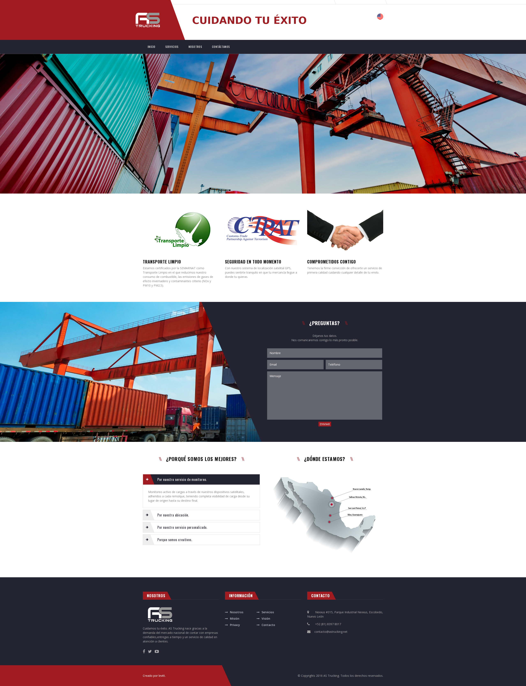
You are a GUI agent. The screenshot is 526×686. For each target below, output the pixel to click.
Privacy (235, 625)
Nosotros (236, 612)
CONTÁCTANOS (221, 47)
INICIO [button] (154, 46)
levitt (162, 676)
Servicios (268, 612)
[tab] (201, 479)
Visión (266, 618)
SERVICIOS (172, 47)
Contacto (268, 625)
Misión (234, 618)
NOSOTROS (195, 47)
